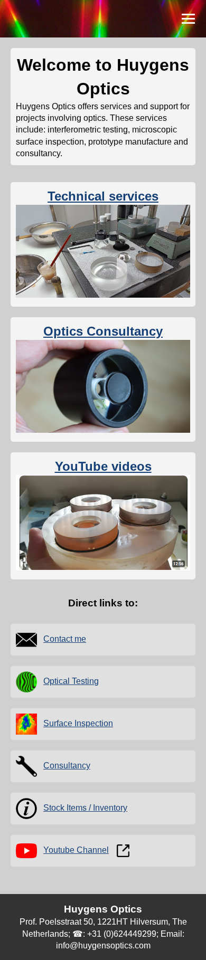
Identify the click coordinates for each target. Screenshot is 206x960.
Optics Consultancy (103, 331)
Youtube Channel (76, 849)
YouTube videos (103, 466)
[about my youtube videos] (103, 567)
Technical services (103, 196)
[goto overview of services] (103, 294)
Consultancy (66, 765)
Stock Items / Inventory (85, 807)
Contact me (64, 638)
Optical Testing (71, 681)
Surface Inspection (78, 723)
